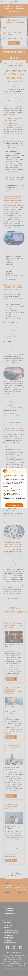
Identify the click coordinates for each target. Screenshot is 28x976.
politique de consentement (17, 500)
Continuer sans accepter (19, 470)
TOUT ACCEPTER (14, 505)
